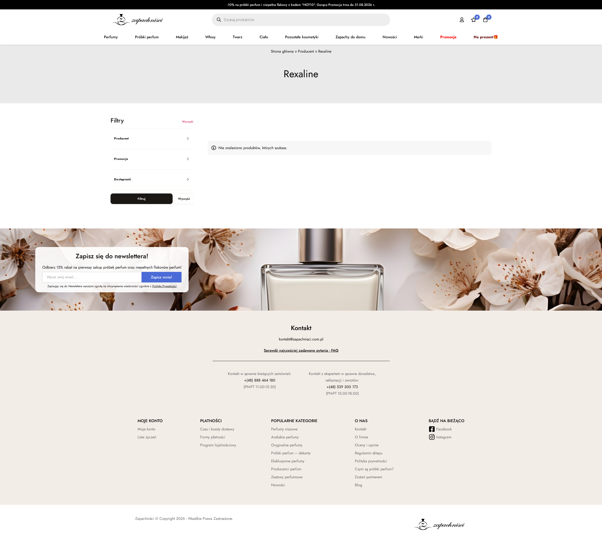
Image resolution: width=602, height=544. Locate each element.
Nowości (390, 37)
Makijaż (182, 37)
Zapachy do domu (350, 37)
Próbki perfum (147, 37)
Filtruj (141, 199)
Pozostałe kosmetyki (301, 37)
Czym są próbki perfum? (374, 469)
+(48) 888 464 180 (259, 380)
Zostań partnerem (368, 477)
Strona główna (282, 51)
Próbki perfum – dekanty (291, 453)
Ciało (264, 37)
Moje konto (146, 429)
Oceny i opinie (366, 445)
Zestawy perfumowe (286, 477)
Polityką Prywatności (164, 286)
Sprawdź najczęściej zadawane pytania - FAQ (301, 350)
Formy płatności (212, 437)
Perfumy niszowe (284, 429)
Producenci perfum (286, 469)
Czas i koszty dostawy (217, 429)
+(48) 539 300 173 (342, 387)
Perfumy (111, 37)
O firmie (361, 437)
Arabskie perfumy (285, 437)
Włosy (210, 37)
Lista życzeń (147, 437)
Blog (358, 485)
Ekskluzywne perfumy (287, 461)
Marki (418, 37)
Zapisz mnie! (161, 277)
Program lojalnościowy (218, 445)
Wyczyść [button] (188, 122)
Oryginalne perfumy (286, 445)
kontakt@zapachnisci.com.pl (301, 339)
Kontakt (360, 429)
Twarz (237, 37)
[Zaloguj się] (462, 19)
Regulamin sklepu (368, 453)
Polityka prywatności (371, 461)
